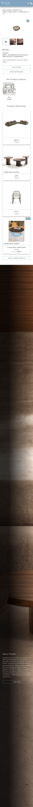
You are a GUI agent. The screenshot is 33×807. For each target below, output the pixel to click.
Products (9, 10)
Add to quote (16, 67)
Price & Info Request (16, 72)
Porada (5, 53)
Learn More (16, 682)
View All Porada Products (16, 258)
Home (4, 10)
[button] (28, 3)
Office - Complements (10, 55)
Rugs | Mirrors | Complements (17, 12)
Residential (16, 10)
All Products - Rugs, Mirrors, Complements (16, 55)
